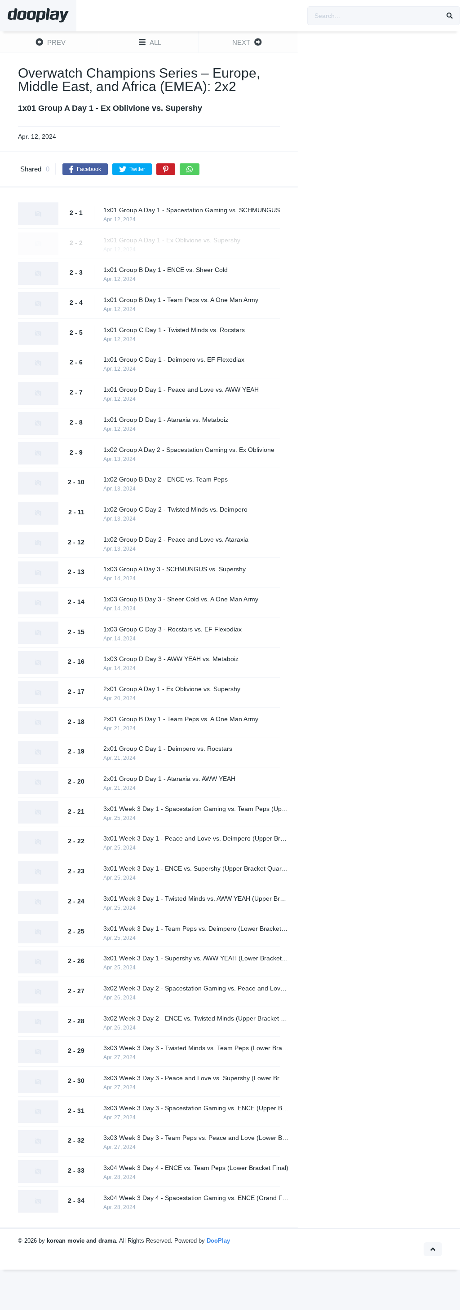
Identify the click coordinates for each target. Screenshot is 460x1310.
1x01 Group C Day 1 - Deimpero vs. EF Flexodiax (173, 359)
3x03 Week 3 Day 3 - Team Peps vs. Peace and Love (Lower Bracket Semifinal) (196, 1137)
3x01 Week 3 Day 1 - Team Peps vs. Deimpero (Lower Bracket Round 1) (196, 928)
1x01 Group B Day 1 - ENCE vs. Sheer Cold (165, 269)
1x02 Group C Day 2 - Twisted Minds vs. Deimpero (175, 509)
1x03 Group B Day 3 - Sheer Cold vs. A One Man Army (180, 599)
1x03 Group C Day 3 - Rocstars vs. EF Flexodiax (172, 629)
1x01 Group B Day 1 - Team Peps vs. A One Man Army (180, 299)
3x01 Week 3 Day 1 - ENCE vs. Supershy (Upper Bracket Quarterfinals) (196, 868)
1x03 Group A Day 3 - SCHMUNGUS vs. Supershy (174, 569)
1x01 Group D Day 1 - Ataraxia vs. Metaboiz (165, 419)
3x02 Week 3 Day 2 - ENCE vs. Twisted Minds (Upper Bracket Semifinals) (196, 1018)
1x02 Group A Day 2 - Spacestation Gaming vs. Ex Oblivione (188, 449)
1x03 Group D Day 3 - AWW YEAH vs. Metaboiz (171, 658)
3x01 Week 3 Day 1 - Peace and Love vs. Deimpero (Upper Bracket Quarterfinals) (196, 838)
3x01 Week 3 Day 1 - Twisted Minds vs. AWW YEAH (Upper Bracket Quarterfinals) (196, 898)
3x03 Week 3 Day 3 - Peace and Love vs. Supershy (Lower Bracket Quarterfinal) (196, 1078)
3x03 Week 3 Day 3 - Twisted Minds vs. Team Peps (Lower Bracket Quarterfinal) (196, 1048)
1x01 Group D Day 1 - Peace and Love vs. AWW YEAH (181, 389)
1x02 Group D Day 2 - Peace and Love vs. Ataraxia (175, 539)
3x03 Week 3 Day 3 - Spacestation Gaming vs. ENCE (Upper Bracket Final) (196, 1108)
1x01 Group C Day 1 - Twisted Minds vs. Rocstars (174, 329)
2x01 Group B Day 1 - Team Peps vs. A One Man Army (180, 719)
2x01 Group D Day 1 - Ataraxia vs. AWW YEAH (169, 778)
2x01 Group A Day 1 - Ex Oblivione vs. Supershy (171, 688)
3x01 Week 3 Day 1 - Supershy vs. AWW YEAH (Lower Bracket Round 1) (196, 958)
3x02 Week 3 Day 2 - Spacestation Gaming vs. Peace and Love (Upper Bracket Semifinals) (196, 988)
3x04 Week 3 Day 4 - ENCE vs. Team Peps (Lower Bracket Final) (195, 1167)
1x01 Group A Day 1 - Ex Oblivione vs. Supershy (171, 240)
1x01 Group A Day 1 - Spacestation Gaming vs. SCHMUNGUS (191, 210)
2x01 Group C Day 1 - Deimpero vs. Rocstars (167, 748)
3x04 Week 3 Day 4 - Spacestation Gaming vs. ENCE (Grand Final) (196, 1197)
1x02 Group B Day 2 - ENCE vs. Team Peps (165, 479)
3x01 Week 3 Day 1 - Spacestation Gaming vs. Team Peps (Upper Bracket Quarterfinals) (196, 808)
